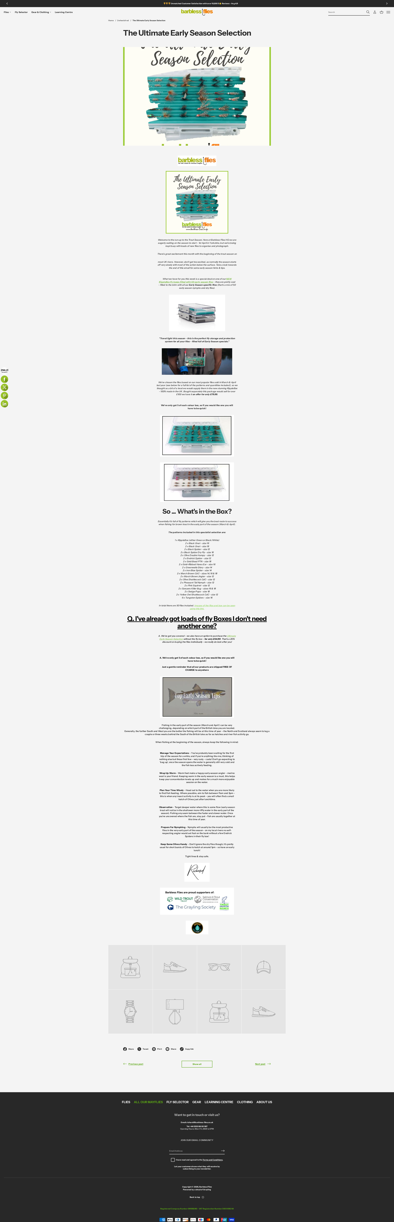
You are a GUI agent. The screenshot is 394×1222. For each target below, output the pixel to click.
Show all (197, 1064)
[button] (349, 12)
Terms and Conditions (213, 1160)
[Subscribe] (223, 1151)
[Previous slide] (7, 3)
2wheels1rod (123, 20)
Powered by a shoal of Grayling (197, 1189)
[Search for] (368, 12)
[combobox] (346, 12)
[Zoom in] (130, 967)
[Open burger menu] (388, 12)
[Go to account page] (374, 12)
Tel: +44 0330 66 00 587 (197, 1126)
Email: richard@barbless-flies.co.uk (197, 1122)
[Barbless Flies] (197, 12)
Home (111, 20)
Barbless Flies (205, 1187)
